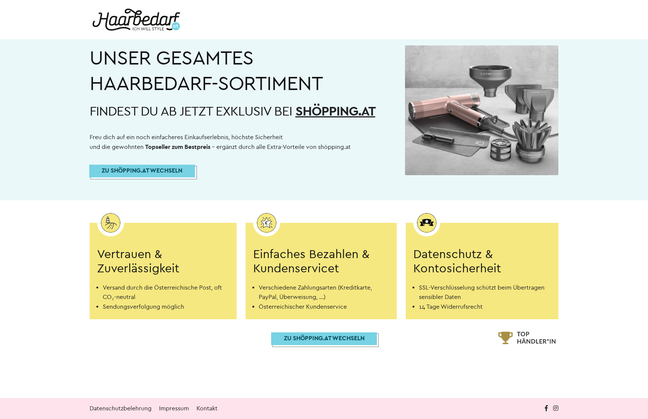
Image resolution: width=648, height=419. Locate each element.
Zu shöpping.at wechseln (142, 170)
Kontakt (207, 408)
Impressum (174, 408)
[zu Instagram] (555, 408)
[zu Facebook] (547, 408)
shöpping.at (335, 111)
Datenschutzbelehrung (121, 408)
